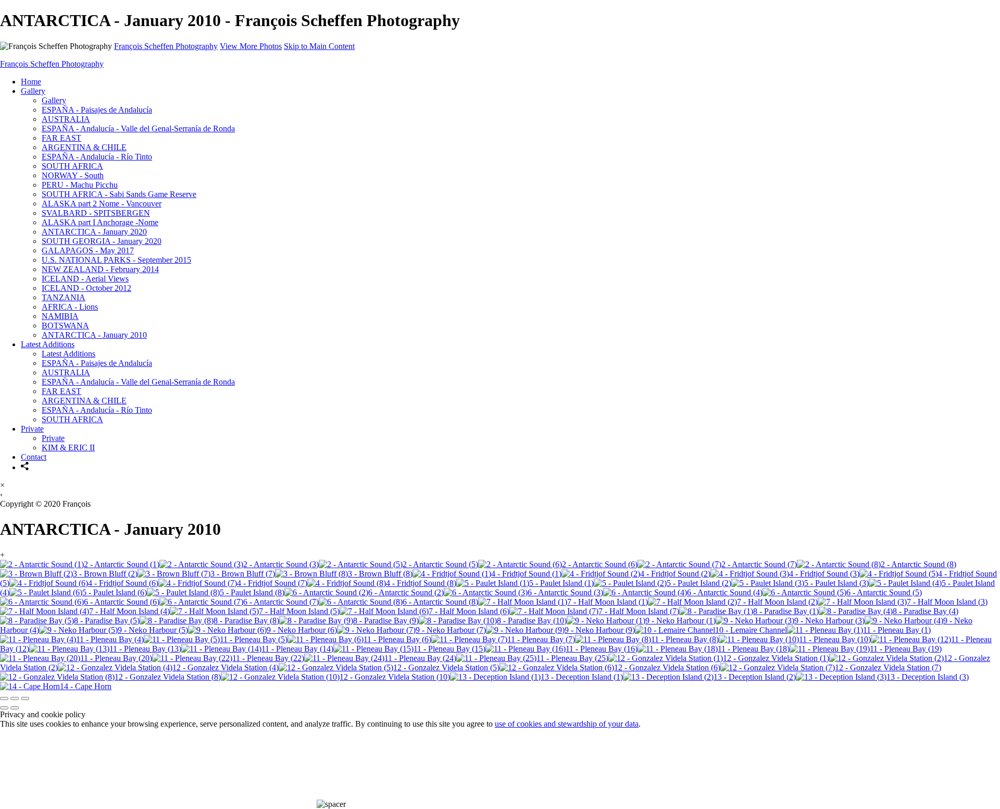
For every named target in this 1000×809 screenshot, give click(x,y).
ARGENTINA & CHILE (84, 147)
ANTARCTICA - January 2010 (94, 334)
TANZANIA (63, 297)
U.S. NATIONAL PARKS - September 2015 (116, 259)
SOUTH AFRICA (72, 166)
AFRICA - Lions (70, 306)
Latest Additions (47, 344)
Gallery (33, 91)
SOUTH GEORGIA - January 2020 (101, 241)
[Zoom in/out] (25, 698)
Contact (33, 456)
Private (32, 428)
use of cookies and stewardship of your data (567, 723)
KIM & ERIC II (68, 447)
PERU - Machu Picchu (80, 184)
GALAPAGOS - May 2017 (88, 250)
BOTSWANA (65, 325)
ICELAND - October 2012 (86, 288)
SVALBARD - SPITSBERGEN (96, 213)
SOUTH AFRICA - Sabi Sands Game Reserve (119, 194)
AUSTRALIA (66, 119)
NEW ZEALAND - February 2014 (100, 269)
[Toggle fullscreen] (14, 698)
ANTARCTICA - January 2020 (94, 231)
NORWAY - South (73, 175)
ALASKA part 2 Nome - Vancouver (101, 203)
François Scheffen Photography (166, 46)
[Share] (25, 467)
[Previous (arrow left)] (4, 707)
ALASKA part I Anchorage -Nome (100, 222)
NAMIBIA (60, 316)
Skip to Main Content (319, 46)
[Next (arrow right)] (14, 707)
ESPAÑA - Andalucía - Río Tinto (97, 156)
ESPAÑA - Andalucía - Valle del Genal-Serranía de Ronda (138, 128)
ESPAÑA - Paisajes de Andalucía (97, 109)
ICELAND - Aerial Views (85, 278)
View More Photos (251, 46)
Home (31, 81)
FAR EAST (61, 137)
